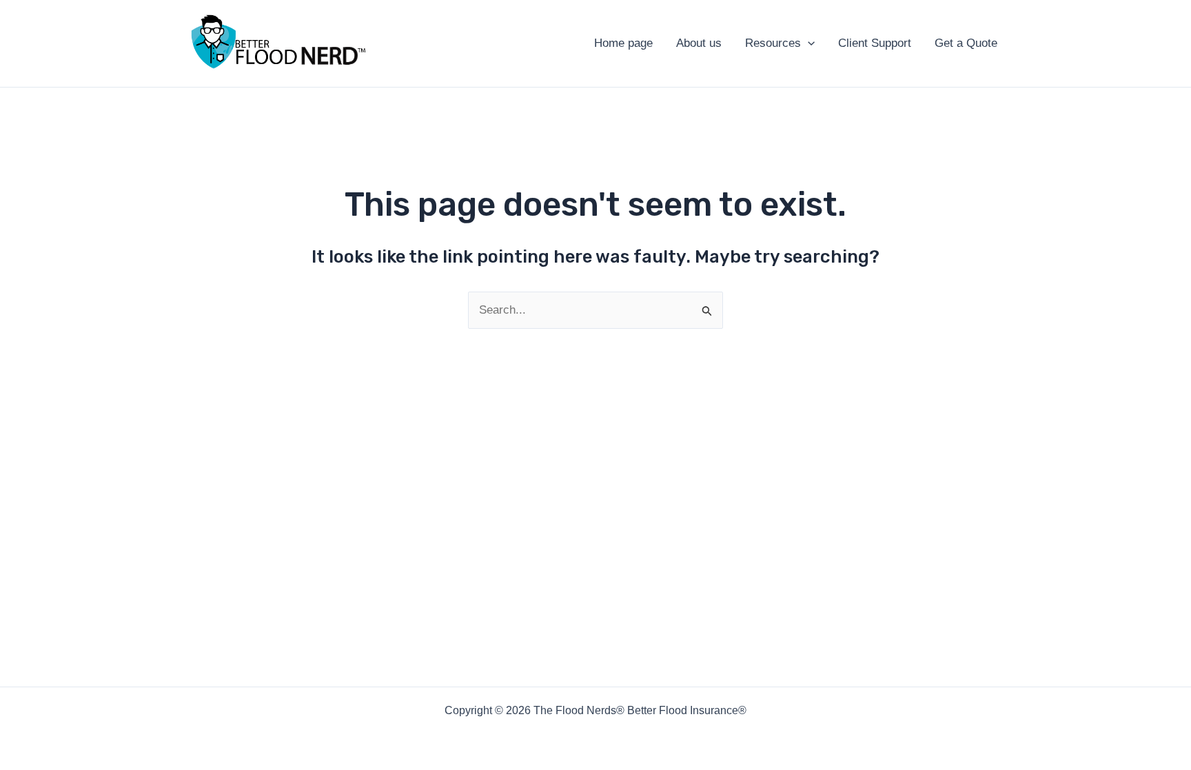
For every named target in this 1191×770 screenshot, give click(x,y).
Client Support (874, 43)
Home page (623, 43)
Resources (773, 43)
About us (699, 43)
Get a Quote (966, 43)
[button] (808, 43)
